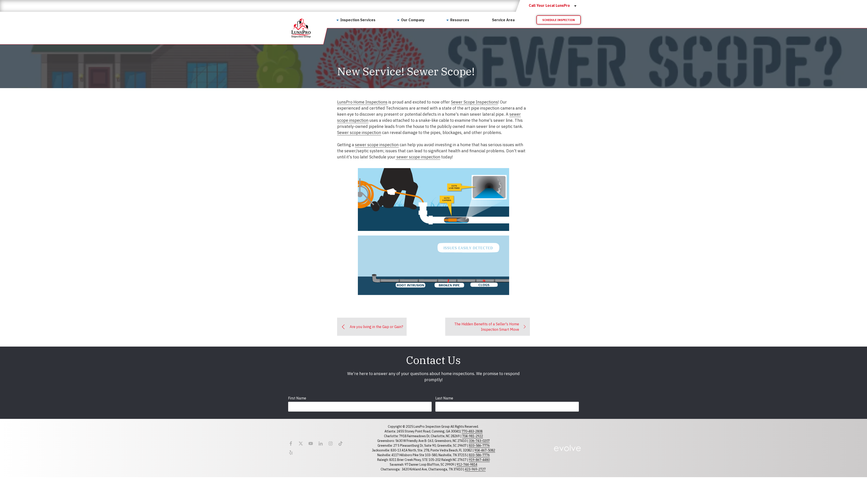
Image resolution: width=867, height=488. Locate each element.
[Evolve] (567, 448)
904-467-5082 (484, 450)
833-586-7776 (479, 445)
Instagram (330, 443)
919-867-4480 (479, 460)
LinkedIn (320, 443)
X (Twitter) (300, 443)
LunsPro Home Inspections (362, 102)
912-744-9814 (467, 464)
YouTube (310, 443)
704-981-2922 (472, 436)
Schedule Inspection (558, 20)
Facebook (290, 443)
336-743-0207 (479, 441)
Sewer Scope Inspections (474, 102)
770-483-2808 (472, 431)
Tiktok (340, 443)
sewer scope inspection (377, 144)
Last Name (444, 398)
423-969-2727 (475, 469)
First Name (297, 398)
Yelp (290, 452)
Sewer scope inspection (359, 132)
